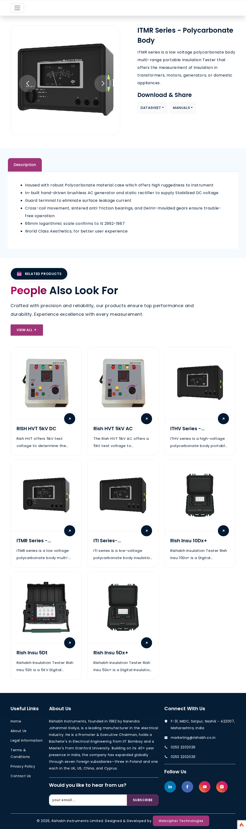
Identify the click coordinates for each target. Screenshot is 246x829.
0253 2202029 (183, 756)
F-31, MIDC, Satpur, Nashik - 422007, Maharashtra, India (203, 724)
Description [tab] (25, 164)
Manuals (181, 107)
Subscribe (143, 800)
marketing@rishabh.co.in (193, 737)
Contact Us (21, 776)
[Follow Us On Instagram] (222, 787)
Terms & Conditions (20, 753)
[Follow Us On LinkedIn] (170, 787)
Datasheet (151, 107)
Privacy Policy (23, 766)
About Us (19, 730)
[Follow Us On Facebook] (187, 787)
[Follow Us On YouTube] (204, 787)
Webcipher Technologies (181, 820)
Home (16, 721)
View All (25, 330)
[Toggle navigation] (17, 8)
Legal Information (27, 740)
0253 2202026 (183, 747)
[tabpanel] (123, 208)
